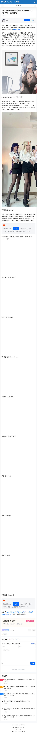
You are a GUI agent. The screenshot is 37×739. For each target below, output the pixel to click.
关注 (27, 20)
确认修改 (33, 643)
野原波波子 (16, 29)
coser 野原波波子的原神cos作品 (16, 612)
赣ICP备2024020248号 (18, 727)
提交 (33, 663)
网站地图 (18, 729)
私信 (33, 20)
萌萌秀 (23, 725)
